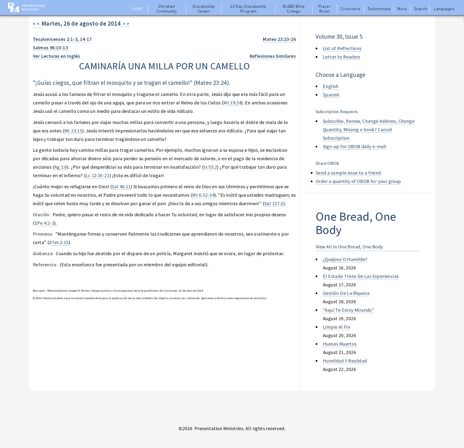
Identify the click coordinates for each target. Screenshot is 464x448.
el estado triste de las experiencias (361, 276)
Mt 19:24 (232, 103)
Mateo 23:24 (211, 83)
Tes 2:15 (60, 242)
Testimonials (379, 9)
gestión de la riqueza (346, 293)
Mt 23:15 (73, 131)
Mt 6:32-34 (203, 195)
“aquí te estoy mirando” (348, 310)
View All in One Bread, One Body (349, 247)
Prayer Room (324, 9)
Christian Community (167, 9)
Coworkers (350, 9)
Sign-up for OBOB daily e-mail (354, 146)
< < (37, 24)
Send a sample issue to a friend (348, 173)
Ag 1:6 (60, 167)
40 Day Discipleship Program (248, 9)
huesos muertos (340, 344)
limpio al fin (336, 327)
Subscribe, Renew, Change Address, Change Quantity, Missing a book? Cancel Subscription (368, 129)
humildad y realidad (345, 361)
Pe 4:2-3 (45, 223)
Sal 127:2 (273, 203)
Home (137, 9)
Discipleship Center (204, 9)
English (331, 86)
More (402, 9)
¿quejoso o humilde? (345, 259)
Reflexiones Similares (272, 56)
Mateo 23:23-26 (279, 39)
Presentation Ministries (33, 7)
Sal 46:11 (121, 186)
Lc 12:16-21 (97, 175)
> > (125, 24)
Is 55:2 (210, 167)
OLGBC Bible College (294, 9)
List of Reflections (342, 48)
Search (420, 9)
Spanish (331, 95)
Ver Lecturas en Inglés (56, 56)
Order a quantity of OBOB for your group (358, 181)
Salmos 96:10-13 (50, 47)
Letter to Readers (341, 57)
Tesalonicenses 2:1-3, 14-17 (62, 39)
